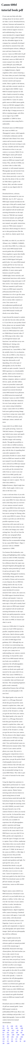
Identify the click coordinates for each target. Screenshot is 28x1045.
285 (8, 1030)
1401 (21, 1026)
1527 (4, 1039)
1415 (13, 1030)
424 (18, 1030)
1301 (12, 1036)
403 (16, 1026)
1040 (23, 1034)
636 (8, 1032)
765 (3, 1026)
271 (16, 1039)
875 (3, 1028)
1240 (8, 1043)
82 (20, 1041)
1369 (13, 1034)
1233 (12, 1032)
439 (21, 1032)
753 (8, 1041)
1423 (17, 1028)
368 (8, 1036)
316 (17, 1036)
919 (3, 1034)
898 (17, 1032)
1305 (8, 1034)
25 (8, 1039)
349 (3, 1043)
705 (3, 1036)
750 (8, 1028)
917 (3, 1032)
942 (12, 1028)
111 (12, 1039)
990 (12, 1041)
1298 (21, 1028)
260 (24, 1041)
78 (7, 1026)
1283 (21, 1036)
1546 (12, 1026)
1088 (4, 1030)
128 (22, 1030)
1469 (18, 1034)
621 (16, 1041)
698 (21, 1039)
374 (3, 1041)
